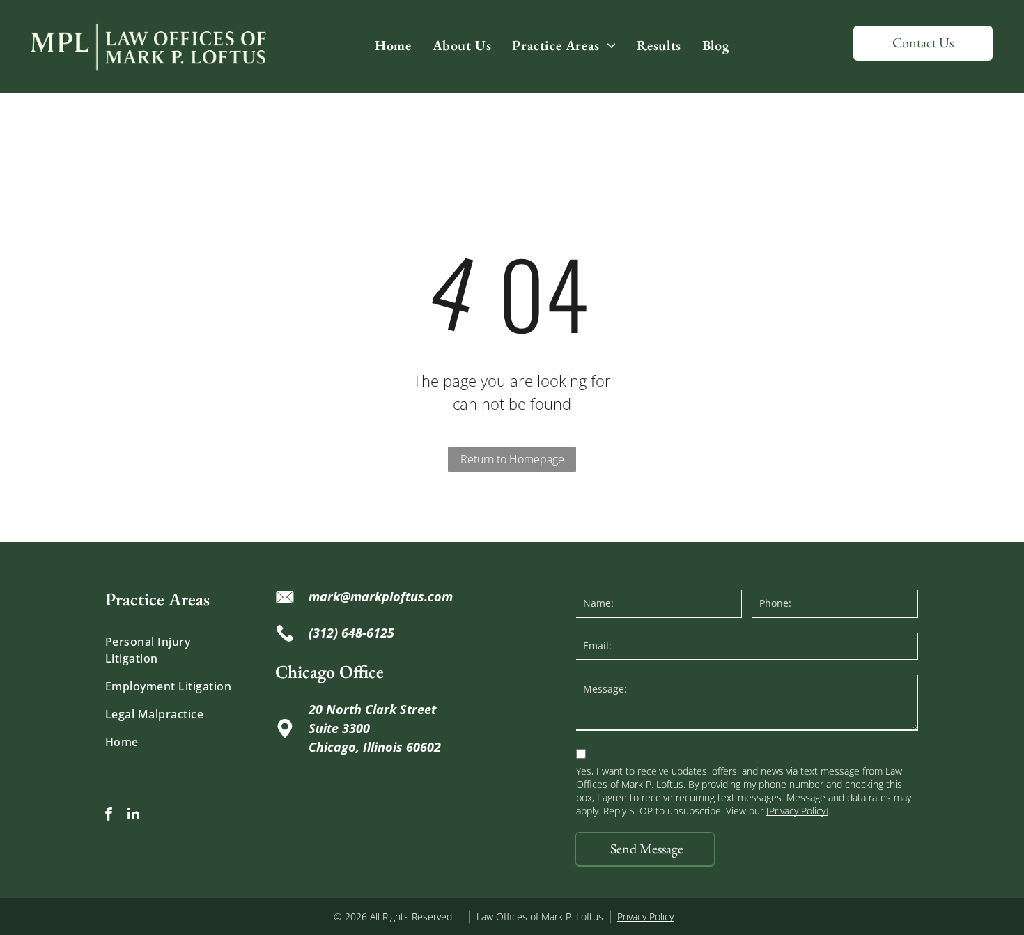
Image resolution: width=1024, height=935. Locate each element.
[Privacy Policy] (797, 810)
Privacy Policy (645, 916)
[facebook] (108, 815)
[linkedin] (133, 815)
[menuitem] (392, 45)
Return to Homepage (512, 459)
